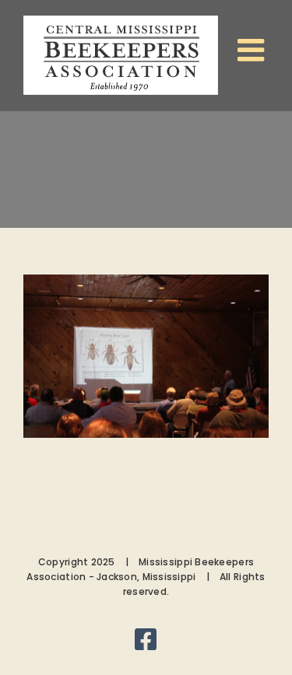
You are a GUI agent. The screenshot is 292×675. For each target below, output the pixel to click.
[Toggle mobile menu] (253, 49)
